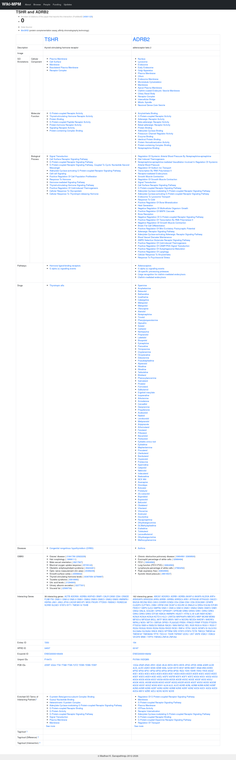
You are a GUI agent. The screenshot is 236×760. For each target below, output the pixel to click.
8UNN (200, 685)
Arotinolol (142, 513)
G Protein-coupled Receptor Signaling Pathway (71, 161)
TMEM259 (148, 633)
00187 (135, 648)
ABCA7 (157, 596)
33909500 (190, 556)
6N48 (199, 667)
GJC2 (150, 607)
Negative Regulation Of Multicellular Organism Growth (163, 208)
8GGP (168, 682)
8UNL (188, 685)
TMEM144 (210, 631)
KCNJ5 (136, 616)
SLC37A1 (212, 628)
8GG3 (215, 676)
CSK (166, 605)
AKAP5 (198, 596)
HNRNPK (170, 613)
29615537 (166, 573)
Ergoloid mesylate (146, 392)
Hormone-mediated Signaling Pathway (67, 182)
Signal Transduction (59, 156)
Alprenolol (142, 363)
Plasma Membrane (58, 58)
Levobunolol (143, 418)
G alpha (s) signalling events (63, 268)
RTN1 (188, 628)
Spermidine (143, 464)
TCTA (194, 631)
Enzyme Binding (145, 136)
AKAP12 (190, 596)
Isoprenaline (143, 395)
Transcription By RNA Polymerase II (155, 170)
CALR (106, 596)
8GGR (181, 682)
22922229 (80, 556)
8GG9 (166, 679)
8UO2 (208, 688)
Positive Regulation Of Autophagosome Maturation (161, 248)
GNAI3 (94, 599)
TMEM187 (137, 633)
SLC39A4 (137, 631)
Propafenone (144, 409)
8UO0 (196, 688)
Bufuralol (142, 487)
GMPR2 (157, 607)
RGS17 (213, 625)
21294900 (70, 582)
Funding (57, 4)
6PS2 (152, 670)
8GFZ (190, 676)
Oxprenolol (143, 458)
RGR (192, 625)
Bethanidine (143, 294)
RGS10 (198, 625)
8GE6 (165, 673)
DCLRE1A (182, 605)
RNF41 (182, 628)
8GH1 (160, 685)
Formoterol (143, 386)
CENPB (209, 602)
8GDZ (211, 670)
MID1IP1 (81, 602)
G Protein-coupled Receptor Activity (66, 113)
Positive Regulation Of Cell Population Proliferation (73, 176)
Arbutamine (143, 398)
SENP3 (201, 628)
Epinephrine (143, 343)
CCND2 (170, 602)
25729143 (87, 565)
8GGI (203, 679)
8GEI (154, 676)
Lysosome (142, 61)
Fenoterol (142, 430)
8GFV (165, 676)
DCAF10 (173, 605)
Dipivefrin (142, 322)
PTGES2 (137, 625)
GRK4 (135, 613)
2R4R (141, 664)
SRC (175, 631)
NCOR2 (185, 619)
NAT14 (178, 619)
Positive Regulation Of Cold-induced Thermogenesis (74, 187)
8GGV (206, 682)
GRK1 (198, 610)
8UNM (194, 685)
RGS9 (162, 628)
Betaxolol (142, 291)
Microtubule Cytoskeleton (150, 81)
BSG (150, 602)
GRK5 (142, 613)
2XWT (47, 664)
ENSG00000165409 (53, 653)
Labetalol (142, 337)
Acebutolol (143, 412)
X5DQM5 (144, 659)
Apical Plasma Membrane (150, 87)
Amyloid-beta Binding (148, 113)
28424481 (89, 567)
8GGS (187, 682)
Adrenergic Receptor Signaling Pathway (156, 231)
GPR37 (158, 610)
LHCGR (72, 602)
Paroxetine (143, 346)
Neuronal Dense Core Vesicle (151, 105)
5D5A (153, 667)
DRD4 (200, 605)
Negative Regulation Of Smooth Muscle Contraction (162, 222)
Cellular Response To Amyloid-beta (154, 254)
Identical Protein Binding (149, 139)
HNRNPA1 (124, 599)
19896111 (71, 559)
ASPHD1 (91, 596)
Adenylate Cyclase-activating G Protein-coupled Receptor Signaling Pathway (85, 170)
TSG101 (163, 633)
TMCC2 (201, 631)
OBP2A (157, 622)
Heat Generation (145, 205)
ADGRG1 (166, 596)
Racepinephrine (145, 519)
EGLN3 (207, 605)
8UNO (207, 685)
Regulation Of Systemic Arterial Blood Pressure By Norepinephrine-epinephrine (174, 156)
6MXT (193, 667)
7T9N (69, 664)
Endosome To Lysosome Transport (154, 196)
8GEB (195, 673)
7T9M (64, 664)
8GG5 (141, 679)
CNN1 (154, 605)
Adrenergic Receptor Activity (151, 119)
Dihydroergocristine (147, 537)
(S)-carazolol (144, 493)
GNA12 (65, 599)
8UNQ (135, 688)
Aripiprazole (143, 424)
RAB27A (153, 625)
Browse (37, 4)
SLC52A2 (146, 631)
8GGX (136, 685)
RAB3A (160, 625)
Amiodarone (143, 401)
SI (206, 628)
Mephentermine (145, 447)
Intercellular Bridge (146, 99)
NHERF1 (201, 619)
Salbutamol (143, 389)
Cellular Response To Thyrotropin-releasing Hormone (74, 193)
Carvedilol (142, 403)
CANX (112, 596)
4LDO (141, 667)
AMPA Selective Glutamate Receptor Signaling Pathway (164, 240)
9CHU (159, 691)
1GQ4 (135, 664)
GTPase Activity (145, 708)
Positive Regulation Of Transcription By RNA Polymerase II (165, 219)
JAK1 (54, 602)
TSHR (51, 39)
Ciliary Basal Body (146, 93)
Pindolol (141, 383)
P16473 (48, 659)
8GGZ (148, 685)
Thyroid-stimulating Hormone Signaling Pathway (72, 185)
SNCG (161, 631)
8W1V (141, 691)
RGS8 (155, 628)
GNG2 (136, 610)
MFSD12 (137, 619)
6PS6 (176, 670)
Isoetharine (143, 296)
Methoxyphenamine (147, 539)
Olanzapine (143, 308)
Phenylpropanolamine (148, 320)
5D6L (164, 667)
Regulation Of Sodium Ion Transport (154, 167)
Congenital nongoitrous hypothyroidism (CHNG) (71, 548)
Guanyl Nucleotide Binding (62, 699)
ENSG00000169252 (142, 653)
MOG (88, 602)
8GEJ (159, 676)
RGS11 (205, 625)
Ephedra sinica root (147, 441)
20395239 (89, 570)
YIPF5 (150, 636)
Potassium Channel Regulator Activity (155, 133)
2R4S (147, 664)
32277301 (79, 585)
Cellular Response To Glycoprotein (66, 190)
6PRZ (135, 670)
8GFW (172, 676)
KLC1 (164, 616)
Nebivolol (142, 470)
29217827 (77, 562)
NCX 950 (142, 479)
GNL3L (142, 610)
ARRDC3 (179, 599)
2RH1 (153, 664)
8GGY (142, 685)
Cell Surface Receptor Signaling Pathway (69, 159)
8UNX (178, 688)
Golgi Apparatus (145, 70)
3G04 (53, 664)
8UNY (185, 688)
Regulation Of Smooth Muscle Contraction (157, 179)
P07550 (136, 659)
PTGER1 (213, 622)
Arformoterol (143, 427)
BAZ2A (136, 602)
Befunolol (142, 502)
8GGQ (174, 682)
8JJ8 (166, 685)
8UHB (182, 685)
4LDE (211, 664)
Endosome (143, 64)
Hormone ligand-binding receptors (65, 265)
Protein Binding (57, 119)
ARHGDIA (148, 599)
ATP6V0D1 (204, 599)
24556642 (77, 573)
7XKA (204, 670)
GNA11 (58, 599)
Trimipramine (144, 349)
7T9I (59, 664)
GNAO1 (101, 599)
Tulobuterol (143, 531)
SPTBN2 (168, 631)
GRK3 (211, 610)
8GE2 (141, 673)
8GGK (136, 682)
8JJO (176, 685)
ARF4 (212, 596)
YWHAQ (158, 636)
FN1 (52, 599)
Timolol (141, 317)
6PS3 (158, 670)
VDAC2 (211, 633)
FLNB (47, 599)
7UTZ (75, 664)
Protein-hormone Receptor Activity (66, 124)
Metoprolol (143, 302)
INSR (202, 613)
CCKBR (162, 602)
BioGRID (25, 30)
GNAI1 (80, 599)
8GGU (200, 682)
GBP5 (144, 607)
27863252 (179, 567)
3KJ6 (164, 664)
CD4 (176, 602)
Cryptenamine (144, 351)
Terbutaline (143, 372)
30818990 (73, 579)
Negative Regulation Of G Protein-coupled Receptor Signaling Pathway (171, 216)
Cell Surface (55, 61)
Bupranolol (143, 499)
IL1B (192, 613)
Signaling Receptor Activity (62, 127)
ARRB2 (170, 599)
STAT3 (63, 605)
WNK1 (144, 636)
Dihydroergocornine (147, 522)
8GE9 (183, 673)
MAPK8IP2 (181, 616)
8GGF (198, 679)
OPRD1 (165, 622)
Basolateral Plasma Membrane (64, 67)
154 (134, 642)
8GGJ (209, 679)
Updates (68, 4)
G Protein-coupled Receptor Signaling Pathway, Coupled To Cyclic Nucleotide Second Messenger (89, 166)
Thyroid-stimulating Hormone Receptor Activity (71, 116)
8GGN (155, 682)
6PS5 (170, 670)
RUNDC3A (122, 602)
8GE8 (177, 673)
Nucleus (141, 58)
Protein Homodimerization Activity (154, 142)
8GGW (213, 682)
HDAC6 (162, 613)
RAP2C (181, 625)
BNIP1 (99, 596)
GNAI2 (87, 599)
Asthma (141, 548)
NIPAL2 (136, 622)
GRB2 (185, 610)
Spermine (142, 285)
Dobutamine (143, 357)
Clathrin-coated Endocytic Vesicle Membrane (159, 90)
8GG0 (196, 676)
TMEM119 (77, 605)
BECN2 (143, 602)
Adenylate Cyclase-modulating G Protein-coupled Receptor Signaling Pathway (174, 190)
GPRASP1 (168, 610)
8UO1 (202, 688)
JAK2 (60, 602)
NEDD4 (192, 619)
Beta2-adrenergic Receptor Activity (154, 124)
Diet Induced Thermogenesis (151, 159)
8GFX (178, 676)
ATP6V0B (194, 599)
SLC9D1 (55, 605)
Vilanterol (142, 508)
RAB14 (145, 625)
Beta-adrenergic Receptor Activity (153, 121)
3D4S (158, 664)
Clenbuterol (143, 453)
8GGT (193, 682)
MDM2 (212, 616)
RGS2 (135, 628)
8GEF (135, 676)
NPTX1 (150, 622)
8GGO (161, 682)
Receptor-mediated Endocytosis (152, 173)
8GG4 (135, 679)
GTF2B (155, 613)
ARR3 (156, 599)
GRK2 (204, 610)
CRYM (160, 605)
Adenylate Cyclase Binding (150, 130)
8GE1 (135, 673)
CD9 (192, 602)
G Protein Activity (58, 711)
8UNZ (190, 688)
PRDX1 (182, 622)
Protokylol (142, 490)
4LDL (135, 667)
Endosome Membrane (148, 79)
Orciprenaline (144, 354)
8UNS (148, 688)
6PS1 (147, 670)
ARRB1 (163, 599)
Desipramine (143, 406)
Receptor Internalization (149, 711)
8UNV (166, 688)
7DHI (187, 670)
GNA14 (172, 607)
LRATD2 (172, 616)
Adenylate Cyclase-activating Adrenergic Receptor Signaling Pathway (170, 234)
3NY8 (170, 664)
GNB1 (214, 607)
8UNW (172, 688)
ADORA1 (75, 596)
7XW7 (94, 664)
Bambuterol (143, 456)
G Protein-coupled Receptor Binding (66, 708)
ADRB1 (174, 596)
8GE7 (171, 673)
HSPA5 (47, 602)
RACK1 (168, 625)
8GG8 (160, 679)
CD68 (181, 602)
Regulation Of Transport (149, 722)
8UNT (154, 688)
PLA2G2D (174, 622)
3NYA (181, 664)
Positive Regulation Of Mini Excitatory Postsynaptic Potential (166, 228)
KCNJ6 (143, 616)
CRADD (125, 596)
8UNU (160, 688)
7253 (46, 642)
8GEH (148, 676)
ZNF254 (173, 636)
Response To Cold (146, 199)
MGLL (153, 619)
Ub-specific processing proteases (153, 271)
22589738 (66, 588)
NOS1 (143, 622)
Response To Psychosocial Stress (154, 257)
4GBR (205, 664)
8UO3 (214, 688)
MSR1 (171, 619)
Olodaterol (142, 505)
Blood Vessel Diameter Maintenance (155, 237)
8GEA (189, 673)
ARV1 (186, 599)
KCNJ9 (150, 616)
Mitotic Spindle (145, 102)
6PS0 (141, 670)
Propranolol (143, 334)
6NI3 (204, 667)
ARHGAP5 (138, 599)
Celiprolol (142, 467)
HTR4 (186, 613)
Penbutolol (143, 438)
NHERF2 (210, 619)
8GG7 (154, 679)
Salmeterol (143, 380)
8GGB (179, 679)
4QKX (147, 667)
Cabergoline (143, 299)
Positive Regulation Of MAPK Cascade (156, 211)
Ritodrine (142, 366)
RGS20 (142, 628)
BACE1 (213, 599)
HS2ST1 (179, 613)
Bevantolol (143, 435)
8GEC (201, 673)
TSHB (85, 605)
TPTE (156, 633)
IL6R (197, 613)
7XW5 (81, 664)
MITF (159, 619)
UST (192, 633)
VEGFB (136, 636)
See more (50, 726)
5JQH (170, 667)
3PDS (193, 664)
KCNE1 (208, 613)
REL (187, 625)
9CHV (165, 691)
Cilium (141, 76)
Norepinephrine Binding (148, 147)
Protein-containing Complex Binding (66, 130)
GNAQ (109, 599)
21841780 (70, 556)
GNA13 (73, 599)
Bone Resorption (145, 214)
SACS (194, 628)
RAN (175, 625)
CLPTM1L (146, 605)
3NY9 (175, 664)
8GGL (142, 682)
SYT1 (69, 605)
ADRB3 (181, 596)
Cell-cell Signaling (58, 173)
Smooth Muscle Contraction (151, 176)
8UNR (141, 688)
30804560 (149, 562)
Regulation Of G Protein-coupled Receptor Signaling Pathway (166, 696)
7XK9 (198, 670)
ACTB (67, 596)
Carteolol (142, 328)
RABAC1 (112, 602)
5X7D (176, 667)
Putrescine (143, 461)
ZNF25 (165, 636)
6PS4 (164, 670)
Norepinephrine (145, 314)
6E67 (181, 667)
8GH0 (154, 685)
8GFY (184, 676)
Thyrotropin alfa (57, 285)
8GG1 (202, 676)
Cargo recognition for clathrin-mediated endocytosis (162, 274)
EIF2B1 (214, 605)
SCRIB (47, 605)
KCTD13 (158, 616)
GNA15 (179, 607)
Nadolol (141, 415)
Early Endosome (145, 67)
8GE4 (153, 673)
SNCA (154, 631)
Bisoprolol (142, 340)
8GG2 (208, 676)
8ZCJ (153, 691)
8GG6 (147, 679)
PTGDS (204, 622)
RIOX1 (175, 628)
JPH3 (66, 602)
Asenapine (143, 482)
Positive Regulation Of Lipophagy (153, 251)
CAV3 (155, 602)
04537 (47, 648)
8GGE (191, 679)
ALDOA (205, 596)
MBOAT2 (191, 616)
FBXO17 (137, 607)
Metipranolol (143, 421)
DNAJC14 (192, 605)
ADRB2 (141, 39)
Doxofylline (143, 516)
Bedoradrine (143, 476)
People (46, 4)
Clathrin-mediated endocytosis (152, 277)
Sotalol (141, 325)
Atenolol (141, 311)
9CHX (171, 691)
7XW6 (88, 664)
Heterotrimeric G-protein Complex (65, 702)
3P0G (187, 664)
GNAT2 (207, 607)
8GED (208, 673)
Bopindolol (143, 496)
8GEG (142, 676)
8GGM (148, 682)
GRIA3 (192, 610)
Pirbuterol (142, 432)
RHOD (168, 628)
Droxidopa (142, 484)
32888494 (177, 559)
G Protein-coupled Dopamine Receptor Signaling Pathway (164, 719)
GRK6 (148, 613)
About (28, 4)
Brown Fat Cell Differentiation (151, 225)
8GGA (172, 679)
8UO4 (135, 691)
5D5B (158, 667)
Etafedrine (142, 528)
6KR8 (187, 667)
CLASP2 (137, 605)
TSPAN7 (178, 633)
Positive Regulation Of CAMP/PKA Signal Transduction (163, 245)
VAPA (197, 633)
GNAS (115, 599)
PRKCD (190, 622)
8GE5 (159, 673)
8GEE (214, 673)
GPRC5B (177, 610)
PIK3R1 (95, 602)
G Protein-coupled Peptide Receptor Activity (70, 121)
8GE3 (147, 673)
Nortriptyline (143, 331)
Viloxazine (143, 511)
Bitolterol (142, 375)
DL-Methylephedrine (147, 525)
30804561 (180, 556)
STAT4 (188, 631)
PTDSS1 (103, 602)
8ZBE (147, 691)
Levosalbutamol (145, 534)
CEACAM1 (200, 602)
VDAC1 (204, 633)
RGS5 (149, 628)
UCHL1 (186, 633)
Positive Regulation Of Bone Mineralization (158, 202)
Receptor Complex (58, 70)
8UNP (213, 685)
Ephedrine (142, 444)
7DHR (193, 670)
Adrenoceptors (144, 265)
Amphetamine (144, 288)
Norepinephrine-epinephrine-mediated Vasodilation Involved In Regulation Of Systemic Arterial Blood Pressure (178, 163)
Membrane (54, 64)
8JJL (171, 685)
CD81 (118, 596)
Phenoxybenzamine (147, 377)
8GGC (185, 679)
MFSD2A (146, 619)
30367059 (88, 576)
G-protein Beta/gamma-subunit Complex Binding (72, 696)
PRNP (197, 622)
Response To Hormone (60, 179)
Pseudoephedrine (146, 360)
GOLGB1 (150, 610)
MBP (199, 616)
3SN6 (199, 664)
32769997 (98, 576)
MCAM (205, 616)
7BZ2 (181, 670)
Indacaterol (143, 473)
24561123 (87, 16)
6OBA (210, 667)
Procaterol (142, 450)
